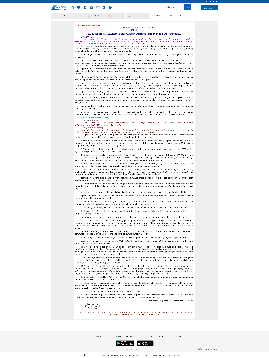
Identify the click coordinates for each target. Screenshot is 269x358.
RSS (179, 337)
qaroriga (170, 130)
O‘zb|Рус (196, 7)
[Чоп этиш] (110, 7)
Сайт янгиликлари (125, 337)
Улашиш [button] (205, 16)
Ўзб (181, 7)
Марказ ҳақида (95, 337)
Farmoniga (92, 43)
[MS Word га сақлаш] (104, 7)
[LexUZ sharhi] (85, 7)
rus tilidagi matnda (94, 118)
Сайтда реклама (156, 337)
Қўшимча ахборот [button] (177, 16)
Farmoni (171, 123)
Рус (175, 7)
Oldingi (84, 120)
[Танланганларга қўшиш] (72, 7)
